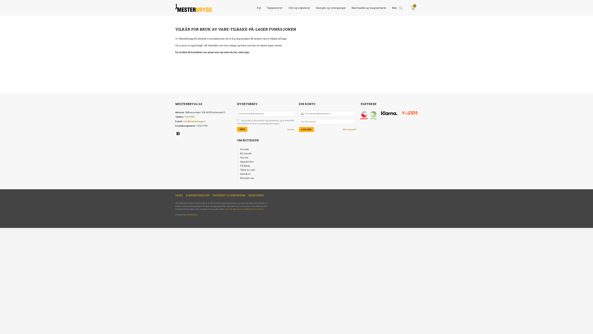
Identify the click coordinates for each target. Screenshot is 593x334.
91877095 (190, 117)
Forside (244, 149)
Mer (394, 8)
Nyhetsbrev (256, 195)
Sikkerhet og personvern (228, 195)
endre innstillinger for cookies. (250, 209)
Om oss (244, 157)
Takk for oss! (247, 169)
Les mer (290, 129)
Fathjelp (245, 165)
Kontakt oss (247, 178)
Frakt (179, 195)
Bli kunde (246, 153)
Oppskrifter (247, 161)
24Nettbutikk (192, 215)
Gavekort (245, 173)
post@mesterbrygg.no (195, 121)
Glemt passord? (349, 129)
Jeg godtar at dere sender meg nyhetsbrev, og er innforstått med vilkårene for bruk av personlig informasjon (265, 122)
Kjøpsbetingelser (197, 195)
